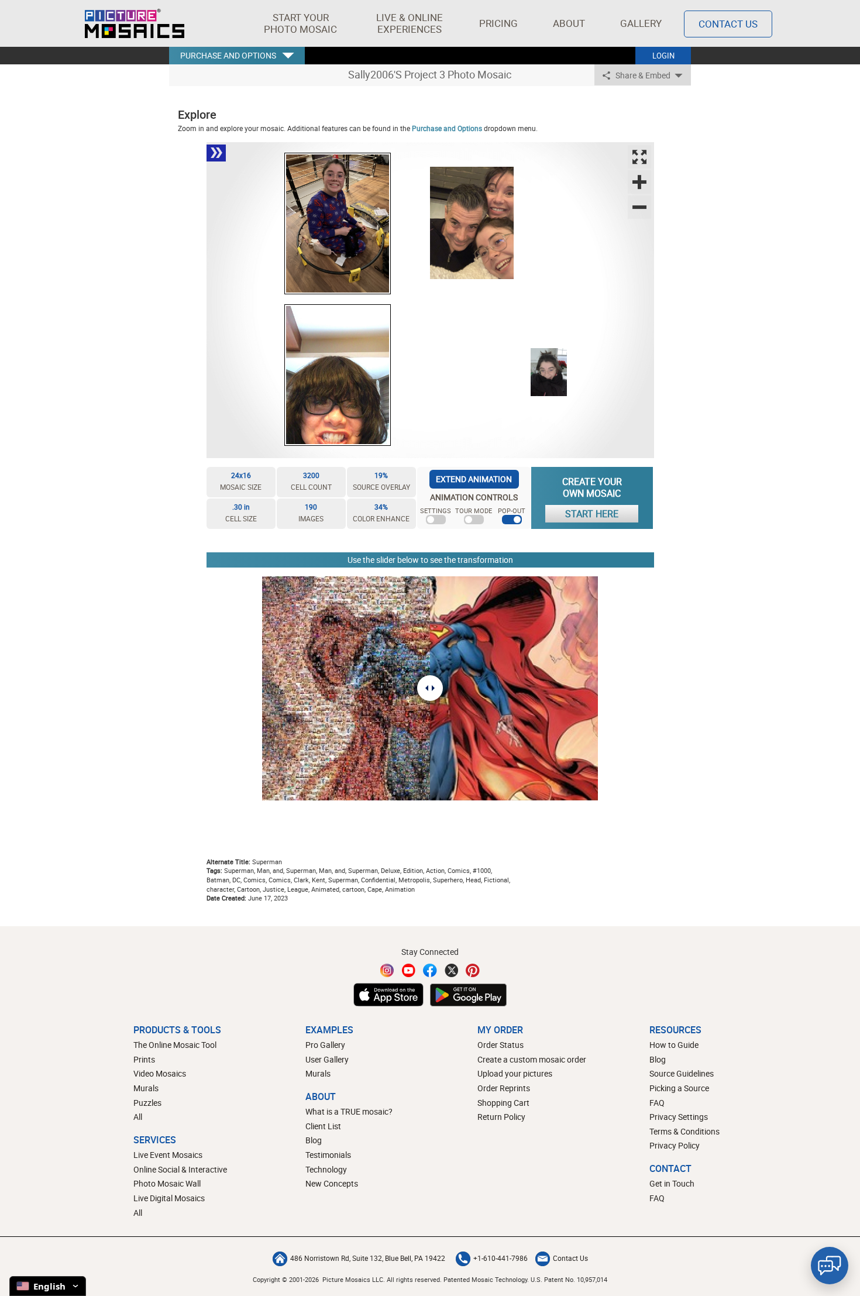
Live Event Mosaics (167, 1154)
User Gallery (327, 1059)
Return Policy (501, 1116)
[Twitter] (452, 970)
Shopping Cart (503, 1102)
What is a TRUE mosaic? (349, 1111)
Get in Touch (671, 1183)
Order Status (500, 1044)
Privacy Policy (674, 1145)
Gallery (641, 23)
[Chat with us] (829, 1265)
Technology (326, 1169)
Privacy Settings (678, 1116)
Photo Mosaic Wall (167, 1183)
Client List (323, 1126)
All (137, 1116)
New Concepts (331, 1183)
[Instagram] (387, 970)
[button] (300, 23)
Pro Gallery (325, 1044)
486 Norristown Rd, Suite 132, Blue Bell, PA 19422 (367, 1258)
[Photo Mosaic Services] (134, 23)
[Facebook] (430, 970)
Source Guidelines (681, 1073)
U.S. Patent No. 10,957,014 (569, 1279)
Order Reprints (503, 1088)
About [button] (569, 23)
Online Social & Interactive (180, 1169)
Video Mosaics (159, 1073)
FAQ (657, 1102)
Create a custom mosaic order (531, 1059)
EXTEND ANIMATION (474, 478)
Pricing (498, 23)
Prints (144, 1059)
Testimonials (328, 1154)
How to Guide (674, 1044)
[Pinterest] (473, 970)
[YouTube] (409, 970)
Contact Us (728, 23)
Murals (146, 1088)
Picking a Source (679, 1088)
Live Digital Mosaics (169, 1198)
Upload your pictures (514, 1073)
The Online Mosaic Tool (174, 1044)
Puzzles (147, 1102)
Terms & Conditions (684, 1131)
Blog (313, 1140)
